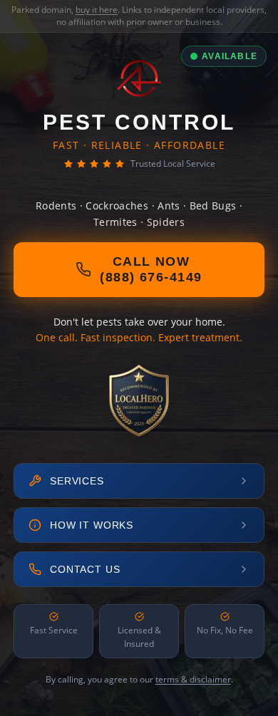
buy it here (97, 10)
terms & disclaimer (193, 679)
